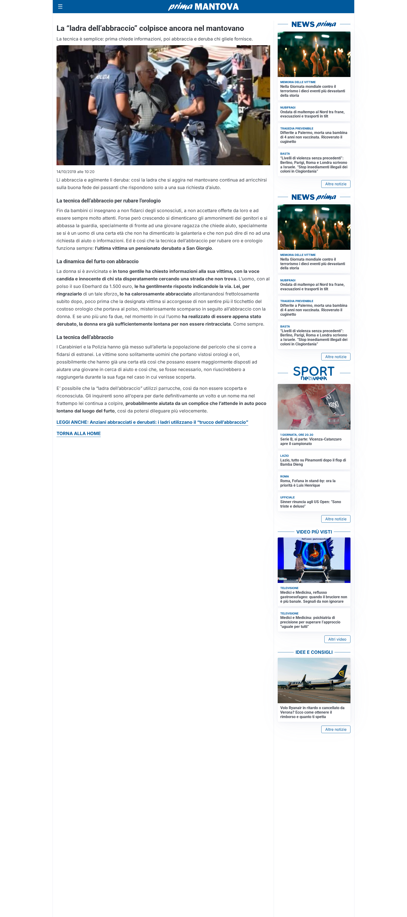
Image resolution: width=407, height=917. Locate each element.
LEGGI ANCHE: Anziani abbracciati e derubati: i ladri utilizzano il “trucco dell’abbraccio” (152, 422)
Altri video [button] (337, 639)
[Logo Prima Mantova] (203, 6)
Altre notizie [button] (335, 184)
